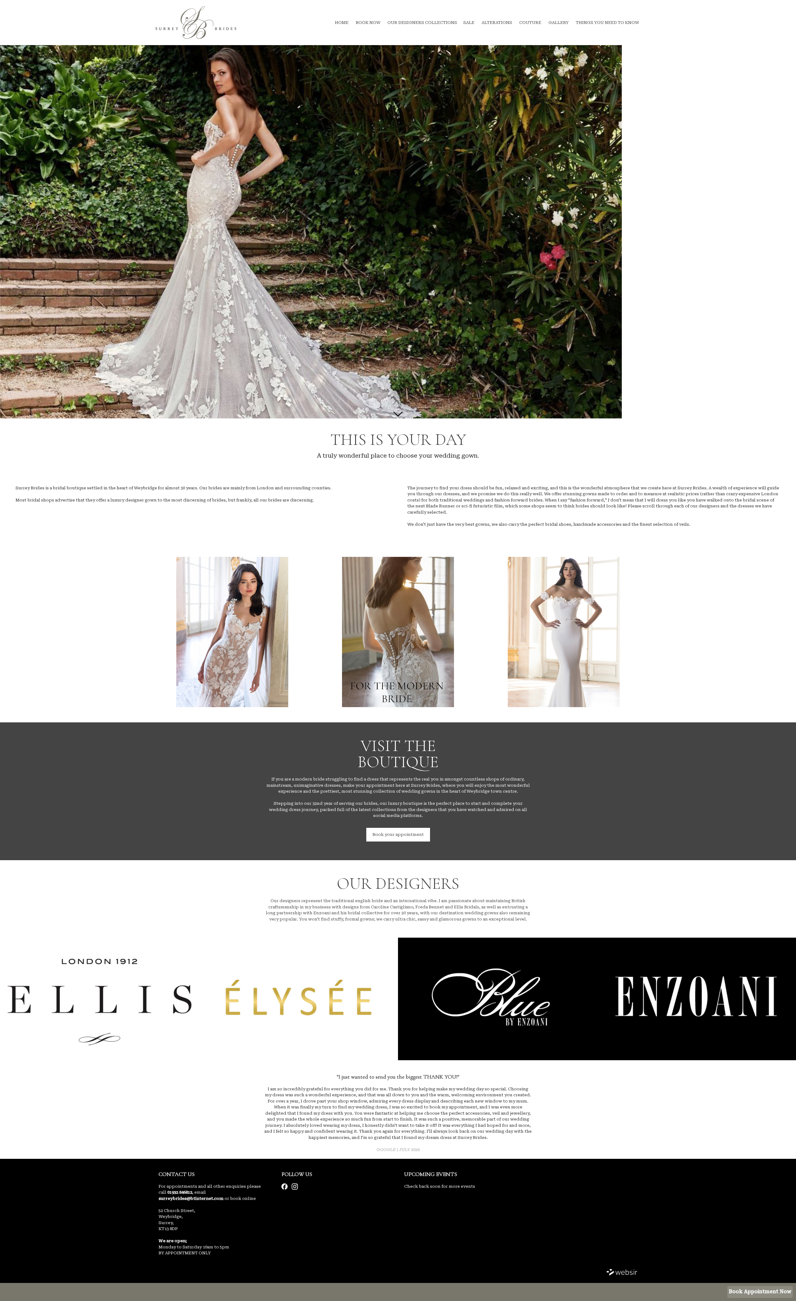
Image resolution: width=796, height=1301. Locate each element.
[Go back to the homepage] (195, 22)
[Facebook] (284, 1186)
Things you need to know (607, 22)
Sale (468, 22)
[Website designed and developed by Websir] (621, 1273)
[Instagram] (295, 1186)
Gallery (558, 22)
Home (342, 22)
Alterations (497, 22)
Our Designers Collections (422, 22)
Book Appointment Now (760, 1291)
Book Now (368, 22)
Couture (530, 22)
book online (243, 1198)
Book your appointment (398, 834)
